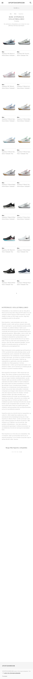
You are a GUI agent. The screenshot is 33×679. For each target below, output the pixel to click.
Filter (16, 8)
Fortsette (4, 676)
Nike (15, 13)
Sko (11, 13)
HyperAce (21, 13)
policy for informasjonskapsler (12, 673)
